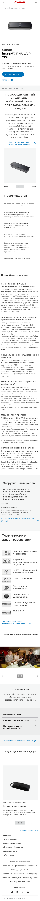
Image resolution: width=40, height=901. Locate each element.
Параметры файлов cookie (20, 882)
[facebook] (12, 892)
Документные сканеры (11, 45)
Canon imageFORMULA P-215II (12, 88)
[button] (6, 187)
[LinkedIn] (17, 892)
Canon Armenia (19, 888)
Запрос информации (13, 74)
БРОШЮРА (5, 504)
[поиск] (3, 2)
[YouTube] (28, 892)
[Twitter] (22, 892)
